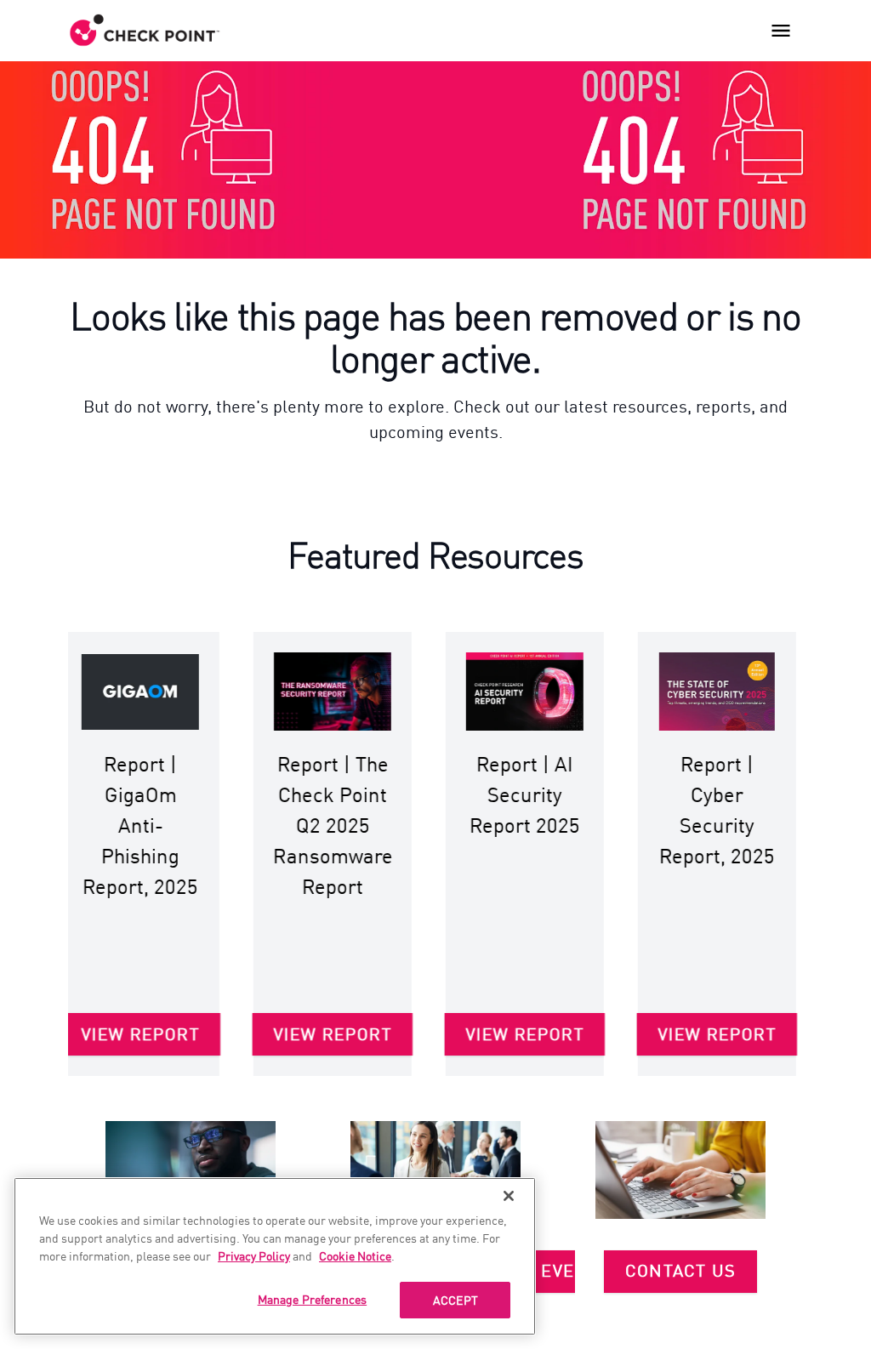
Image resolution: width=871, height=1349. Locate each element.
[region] (275, 1256)
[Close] (508, 1196)
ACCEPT (455, 1299)
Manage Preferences (312, 1298)
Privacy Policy (254, 1255)
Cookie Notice (355, 1255)
